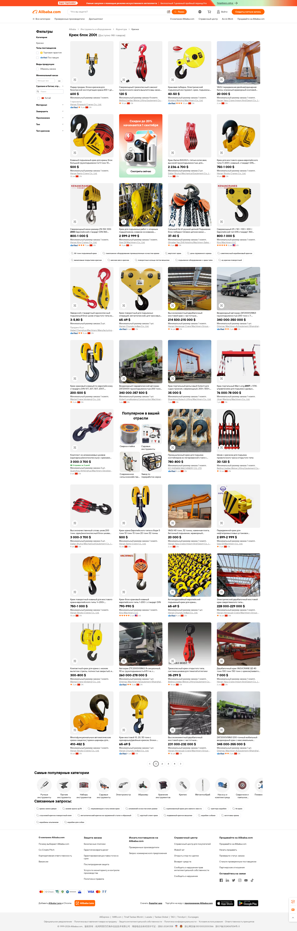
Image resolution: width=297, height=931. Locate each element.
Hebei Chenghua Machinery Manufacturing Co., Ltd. (92, 330)
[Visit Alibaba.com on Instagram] (240, 880)
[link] (293, 902)
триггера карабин (218, 809)
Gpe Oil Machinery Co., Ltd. (132, 242)
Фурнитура (121, 29)
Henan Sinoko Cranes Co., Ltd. (231, 173)
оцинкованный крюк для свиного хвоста (184, 809)
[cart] (210, 12)
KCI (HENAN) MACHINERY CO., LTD (185, 468)
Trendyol (181, 917)
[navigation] (49, 397)
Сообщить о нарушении (186, 876)
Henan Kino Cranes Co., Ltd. (83, 242)
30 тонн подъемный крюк (85, 253)
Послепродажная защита (96, 864)
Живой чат (179, 850)
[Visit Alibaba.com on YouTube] (246, 880)
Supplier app (155, 903)
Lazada (148, 917)
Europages (193, 917)
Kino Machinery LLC (226, 242)
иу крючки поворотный (232, 260)
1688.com (116, 917)
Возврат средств (182, 861)
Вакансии (43, 861)
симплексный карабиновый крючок (236, 253)
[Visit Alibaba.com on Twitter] (233, 880)
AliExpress (104, 917)
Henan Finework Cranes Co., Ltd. (85, 104)
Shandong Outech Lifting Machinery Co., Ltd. (189, 399)
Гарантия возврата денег (96, 850)
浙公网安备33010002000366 (199, 926)
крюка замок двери (47, 809)
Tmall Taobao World (133, 917)
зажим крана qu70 (73, 809)
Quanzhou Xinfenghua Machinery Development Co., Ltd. (92, 470)
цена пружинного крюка (200, 253)
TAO (173, 917)
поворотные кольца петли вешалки (153, 260)
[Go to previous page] (150, 764)
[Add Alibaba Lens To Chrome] (85, 903)
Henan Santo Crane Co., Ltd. (83, 173)
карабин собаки (208, 815)
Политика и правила (94, 879)
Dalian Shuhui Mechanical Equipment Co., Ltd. (189, 173)
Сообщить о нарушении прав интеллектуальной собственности (191, 868)
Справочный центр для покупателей (192, 844)
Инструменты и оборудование (96, 29)
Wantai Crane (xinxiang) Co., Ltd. (85, 399)
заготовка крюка (231, 815)
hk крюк (238, 809)
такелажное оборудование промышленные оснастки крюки (132, 253)
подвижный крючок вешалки (179, 815)
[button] (168, 12)
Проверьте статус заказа (231, 855)
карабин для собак (75, 822)
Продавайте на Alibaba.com (232, 844)
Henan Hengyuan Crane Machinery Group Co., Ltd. (189, 326)
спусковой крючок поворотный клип (55, 815)
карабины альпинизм (48, 822)
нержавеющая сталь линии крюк (105, 809)
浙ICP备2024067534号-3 (227, 926)
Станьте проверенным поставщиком (237, 861)
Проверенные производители (144, 847)
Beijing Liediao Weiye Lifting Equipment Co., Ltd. (140, 100)
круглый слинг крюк (149, 815)
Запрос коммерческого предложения (148, 853)
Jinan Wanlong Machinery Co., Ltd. (233, 399)
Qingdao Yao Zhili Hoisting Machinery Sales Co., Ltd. (189, 242)
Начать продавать (228, 850)
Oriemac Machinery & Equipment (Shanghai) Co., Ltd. (238, 326)
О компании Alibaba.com (52, 837)
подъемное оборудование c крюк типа (195, 260)
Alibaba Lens (55, 903)
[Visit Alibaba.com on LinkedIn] (227, 880)
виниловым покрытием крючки (88, 260)
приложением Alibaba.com (199, 903)
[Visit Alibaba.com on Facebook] (221, 880)
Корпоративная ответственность (55, 855)
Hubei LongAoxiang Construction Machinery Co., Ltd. (140, 399)
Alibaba (72, 29)
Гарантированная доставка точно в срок (101, 857)
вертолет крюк (174, 253)
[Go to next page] (180, 764)
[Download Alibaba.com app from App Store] (225, 903)
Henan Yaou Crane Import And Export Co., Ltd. (238, 100)
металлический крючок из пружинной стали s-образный (106, 815)
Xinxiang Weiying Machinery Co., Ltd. (185, 100)
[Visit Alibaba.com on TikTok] (252, 880)
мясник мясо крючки (120, 260)
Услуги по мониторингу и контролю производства (101, 871)
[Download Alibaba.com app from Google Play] (247, 903)
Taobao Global (161, 917)
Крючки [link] (135, 29)
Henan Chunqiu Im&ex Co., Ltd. (134, 326)
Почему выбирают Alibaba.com (54, 844)
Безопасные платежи (94, 844)
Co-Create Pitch (46, 850)
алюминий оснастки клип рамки (143, 809)
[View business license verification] (176, 926)
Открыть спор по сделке (186, 855)
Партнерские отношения (232, 867)
